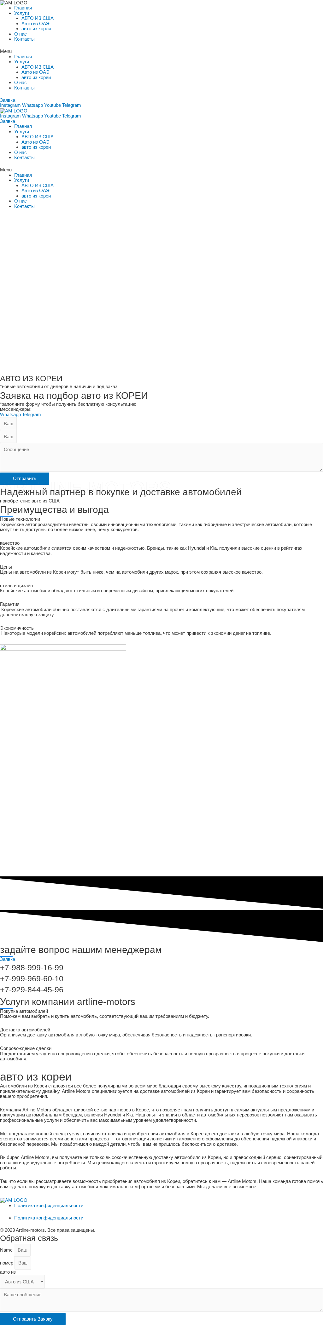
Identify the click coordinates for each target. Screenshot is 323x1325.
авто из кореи (36, 28)
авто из (8, 1272)
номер (7, 1262)
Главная (23, 7)
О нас (20, 34)
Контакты (24, 39)
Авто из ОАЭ (35, 23)
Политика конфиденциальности (48, 1205)
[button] (161, 51)
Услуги (21, 13)
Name (7, 1250)
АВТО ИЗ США (37, 18)
